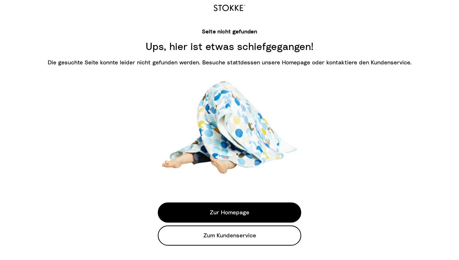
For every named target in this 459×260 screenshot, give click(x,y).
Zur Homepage (229, 212)
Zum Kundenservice (229, 235)
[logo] (229, 7)
